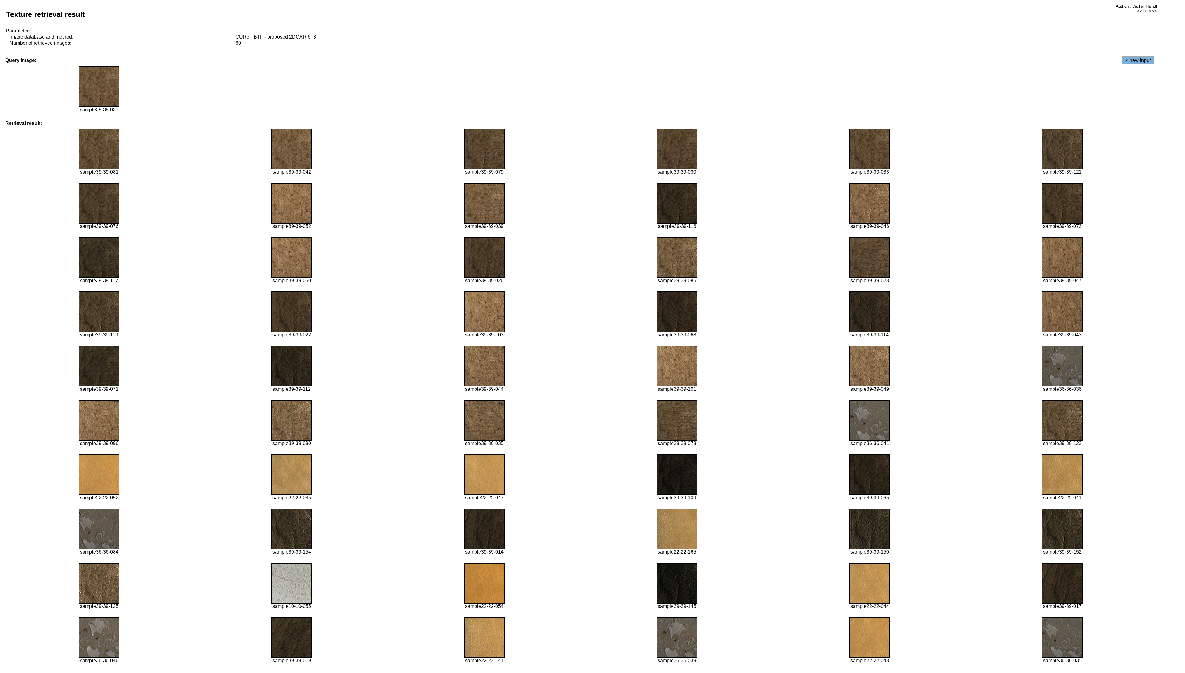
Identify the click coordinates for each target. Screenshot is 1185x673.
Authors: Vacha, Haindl (1136, 6)
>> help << (1147, 11)
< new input (1138, 60)
